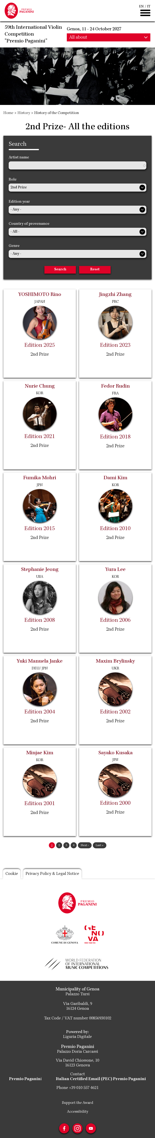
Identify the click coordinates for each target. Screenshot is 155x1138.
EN (141, 6)
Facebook (64, 1128)
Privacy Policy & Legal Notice (52, 874)
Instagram (77, 1128)
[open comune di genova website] (64, 934)
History (24, 113)
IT (148, 6)
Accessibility (77, 1112)
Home (8, 113)
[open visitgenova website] (94, 934)
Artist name (19, 158)
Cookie (11, 874)
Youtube (91, 1128)
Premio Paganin (25, 1079)
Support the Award (77, 1103)
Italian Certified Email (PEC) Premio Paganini (101, 1079)
